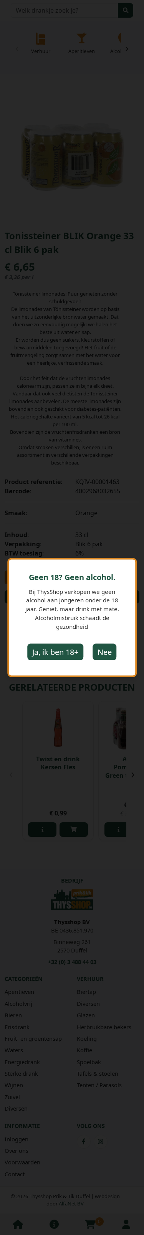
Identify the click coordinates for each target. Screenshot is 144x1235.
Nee (105, 651)
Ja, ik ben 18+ (55, 651)
